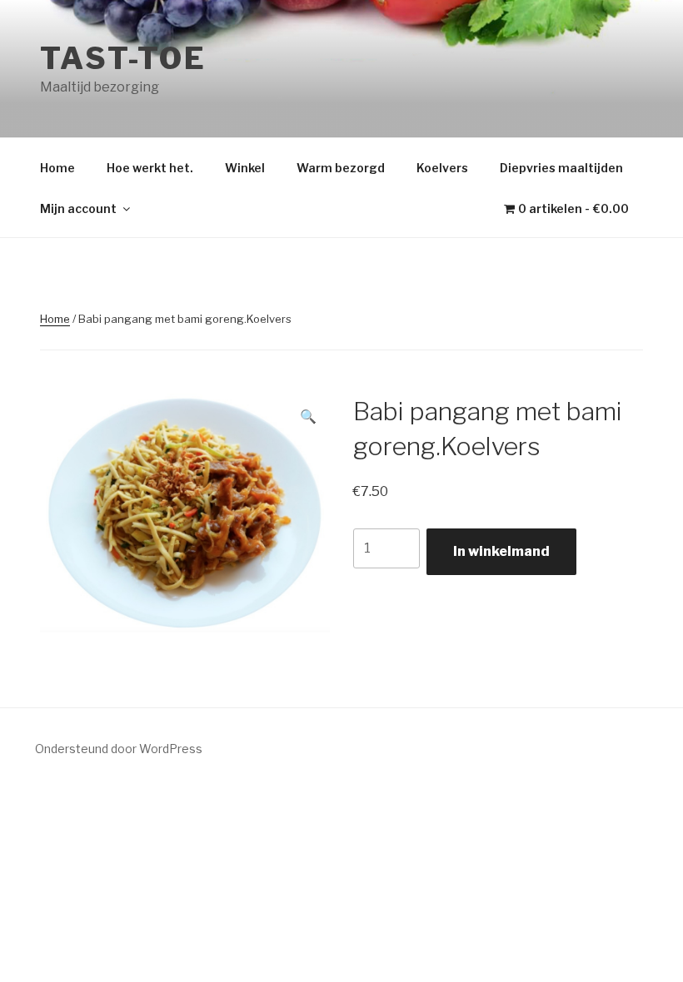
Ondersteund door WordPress (118, 748)
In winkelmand (501, 551)
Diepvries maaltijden (561, 168)
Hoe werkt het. (150, 168)
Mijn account (78, 208)
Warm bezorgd (341, 168)
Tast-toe (123, 58)
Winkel (245, 168)
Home (57, 168)
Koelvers (442, 168)
